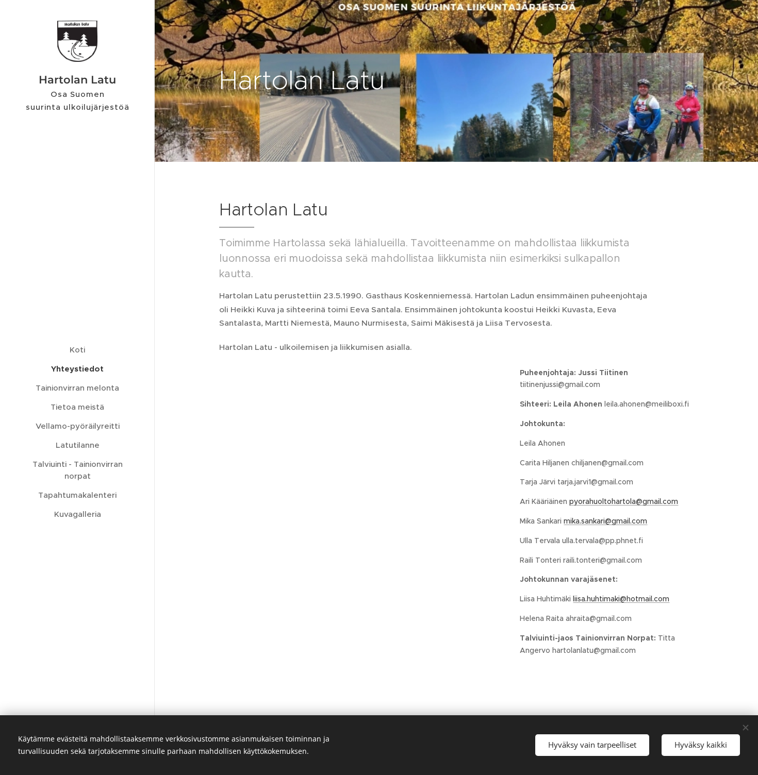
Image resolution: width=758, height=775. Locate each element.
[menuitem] (77, 350)
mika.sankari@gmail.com (605, 521)
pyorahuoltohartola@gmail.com (623, 501)
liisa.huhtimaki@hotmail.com (621, 598)
